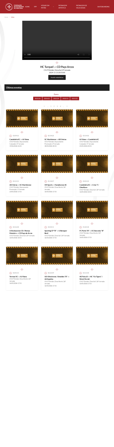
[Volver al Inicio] (14, 6)
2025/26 (38, 98)
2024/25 (47, 98)
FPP (35, 7)
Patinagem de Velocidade (81, 7)
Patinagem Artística (62, 7)
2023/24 (56, 98)
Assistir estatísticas (57, 77)
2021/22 (74, 98)
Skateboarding (103, 7)
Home (27, 7)
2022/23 (65, 98)
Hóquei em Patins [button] (45, 7)
